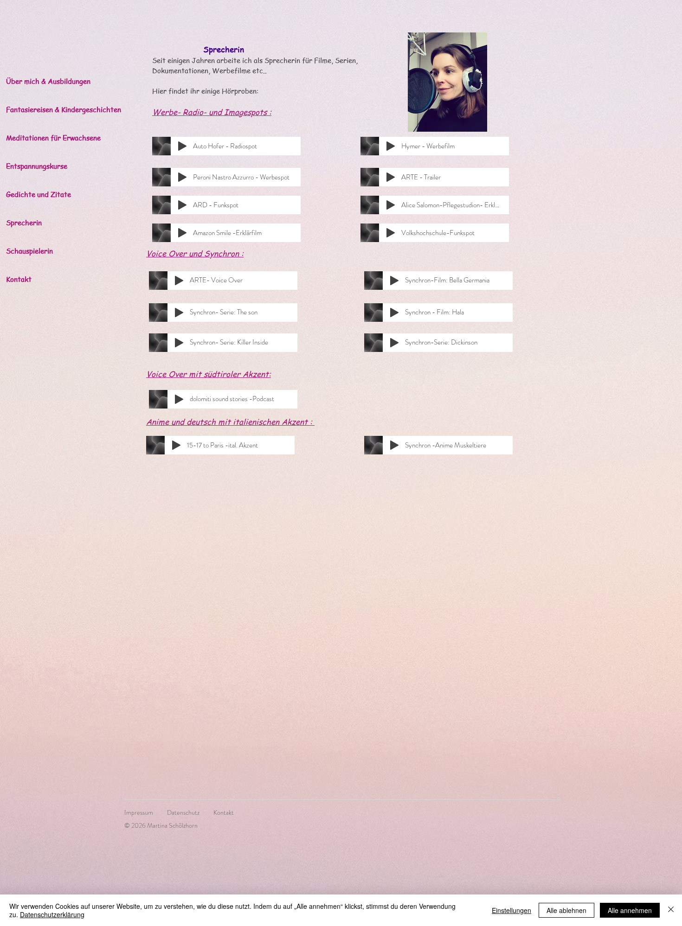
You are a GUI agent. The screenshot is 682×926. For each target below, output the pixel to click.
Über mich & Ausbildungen (48, 81)
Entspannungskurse (36, 166)
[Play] (182, 146)
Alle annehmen (630, 910)
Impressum (145, 812)
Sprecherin (24, 222)
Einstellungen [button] (511, 910)
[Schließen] (670, 910)
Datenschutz (183, 812)
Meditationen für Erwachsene (53, 137)
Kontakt (19, 279)
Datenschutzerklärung (52, 914)
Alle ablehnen (566, 910)
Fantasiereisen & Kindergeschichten (57, 109)
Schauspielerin (29, 250)
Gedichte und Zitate (38, 194)
